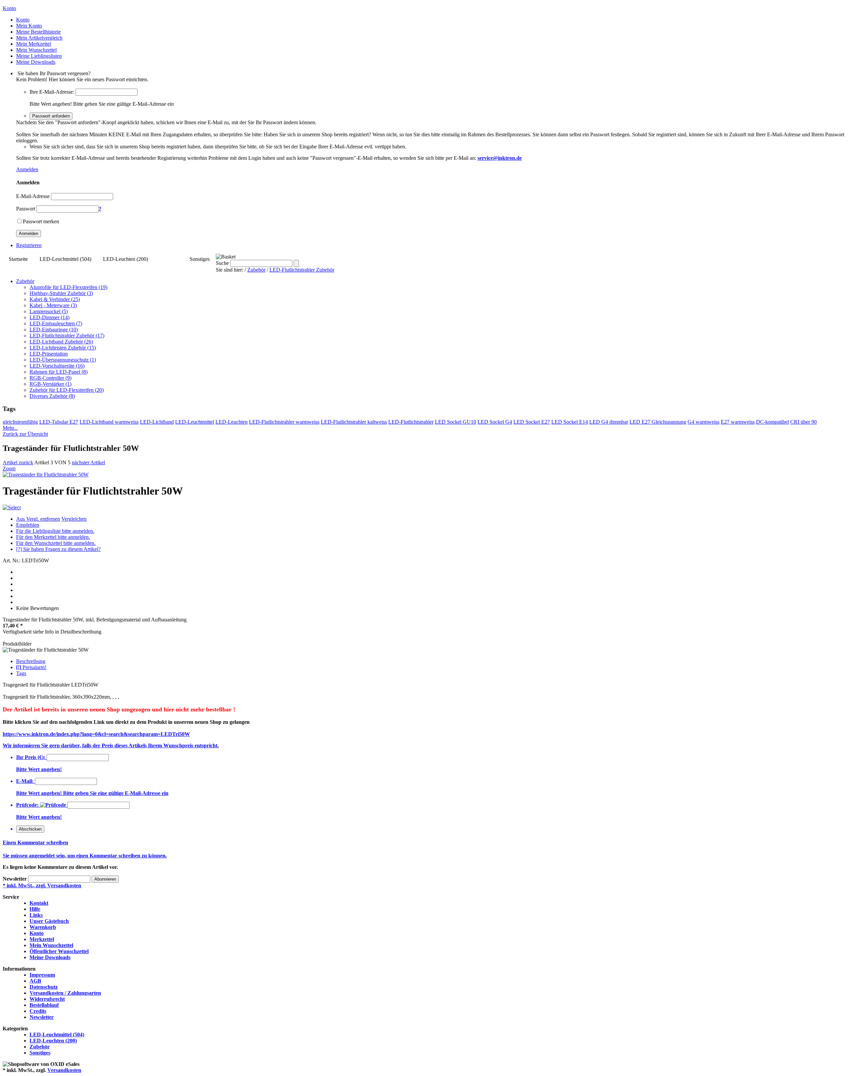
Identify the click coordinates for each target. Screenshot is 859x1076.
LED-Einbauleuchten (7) (56, 323)
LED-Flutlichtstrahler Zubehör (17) (67, 335)
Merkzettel (42, 939)
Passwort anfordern (51, 116)
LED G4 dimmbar (608, 422)
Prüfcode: (27, 805)
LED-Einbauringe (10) (54, 329)
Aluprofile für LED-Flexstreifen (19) (68, 287)
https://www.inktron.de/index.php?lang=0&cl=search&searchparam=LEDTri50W (96, 734)
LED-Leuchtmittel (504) (65, 259)
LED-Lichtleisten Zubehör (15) (63, 347)
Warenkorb (43, 927)
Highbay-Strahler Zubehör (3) (61, 293)
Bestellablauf (44, 1005)
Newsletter (15, 879)
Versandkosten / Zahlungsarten (65, 993)
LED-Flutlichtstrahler (411, 422)
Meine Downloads (50, 957)
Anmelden (27, 169)
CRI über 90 (803, 422)
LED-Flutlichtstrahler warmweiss (284, 422)
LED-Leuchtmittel (194, 422)
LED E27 (640, 422)
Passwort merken (41, 221)
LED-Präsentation (49, 354)
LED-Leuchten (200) (125, 259)
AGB (35, 981)
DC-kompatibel (772, 422)
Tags (21, 673)
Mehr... (10, 428)
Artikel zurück (18, 462)
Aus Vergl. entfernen (38, 519)
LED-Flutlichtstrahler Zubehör (301, 270)
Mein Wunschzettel (51, 945)
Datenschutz (44, 987)
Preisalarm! (31, 667)
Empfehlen (27, 525)
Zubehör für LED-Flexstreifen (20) (67, 390)
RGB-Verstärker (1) (50, 384)
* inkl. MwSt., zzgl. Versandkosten (42, 885)
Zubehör (169, 259)
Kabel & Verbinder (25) (55, 299)
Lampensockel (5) (49, 311)
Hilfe (35, 909)
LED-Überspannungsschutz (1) (63, 360)
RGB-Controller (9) (50, 378)
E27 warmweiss (738, 422)
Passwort (25, 209)
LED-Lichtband (157, 422)
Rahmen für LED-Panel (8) (59, 372)
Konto (37, 933)
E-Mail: (25, 781)
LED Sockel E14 (569, 422)
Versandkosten (64, 1070)
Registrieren (29, 245)
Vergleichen (74, 519)
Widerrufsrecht (47, 999)
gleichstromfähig (20, 422)
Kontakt (39, 903)
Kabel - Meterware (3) (53, 305)
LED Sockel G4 (494, 422)
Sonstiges (200, 259)
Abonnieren (105, 879)
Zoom (9, 468)
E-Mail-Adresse (33, 196)
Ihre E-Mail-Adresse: (52, 92)
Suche (222, 263)
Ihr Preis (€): (30, 757)
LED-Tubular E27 (58, 422)
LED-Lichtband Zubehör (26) (61, 341)
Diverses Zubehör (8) (52, 396)
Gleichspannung (669, 422)
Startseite (18, 259)
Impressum (42, 975)
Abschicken (30, 829)
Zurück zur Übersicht (25, 434)
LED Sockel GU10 (455, 422)
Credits (38, 1011)
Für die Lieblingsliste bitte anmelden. (55, 531)
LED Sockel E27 (531, 422)
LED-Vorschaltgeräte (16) (57, 366)
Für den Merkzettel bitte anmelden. (53, 537)
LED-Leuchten (231, 422)
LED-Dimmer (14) (49, 317)
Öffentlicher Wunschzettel (59, 951)
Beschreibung (30, 661)
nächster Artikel (88, 462)
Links (36, 915)
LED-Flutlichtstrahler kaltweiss (354, 422)
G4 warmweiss (703, 422)
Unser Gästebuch (49, 921)
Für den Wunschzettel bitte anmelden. (56, 543)
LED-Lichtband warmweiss (109, 422)
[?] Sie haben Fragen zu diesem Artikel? (58, 549)
